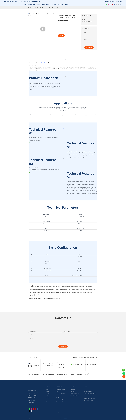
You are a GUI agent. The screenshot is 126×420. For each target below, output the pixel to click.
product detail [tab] (63, 59)
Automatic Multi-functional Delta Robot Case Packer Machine (33, 374)
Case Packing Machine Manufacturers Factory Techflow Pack (46, 7)
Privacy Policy (60, 418)
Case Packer (41, 81)
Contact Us (48, 403)
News (47, 401)
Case (47, 399)
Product (88, 357)
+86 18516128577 (119, 1)
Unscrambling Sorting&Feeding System (79, 357)
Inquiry (61, 35)
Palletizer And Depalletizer (75, 393)
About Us (47, 397)
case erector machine (93, 357)
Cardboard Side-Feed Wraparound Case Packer (76, 374)
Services (47, 393)
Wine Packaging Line (60, 397)
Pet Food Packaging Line (60, 399)
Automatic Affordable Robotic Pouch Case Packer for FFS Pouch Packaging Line (62, 374)
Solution (47, 395)
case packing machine (42, 62)
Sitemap (65, 418)
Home (47, 389)
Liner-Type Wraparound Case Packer (91, 374)
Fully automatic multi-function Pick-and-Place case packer (49, 374)
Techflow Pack (31, 7)
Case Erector (72, 391)
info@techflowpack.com (109, 1)
